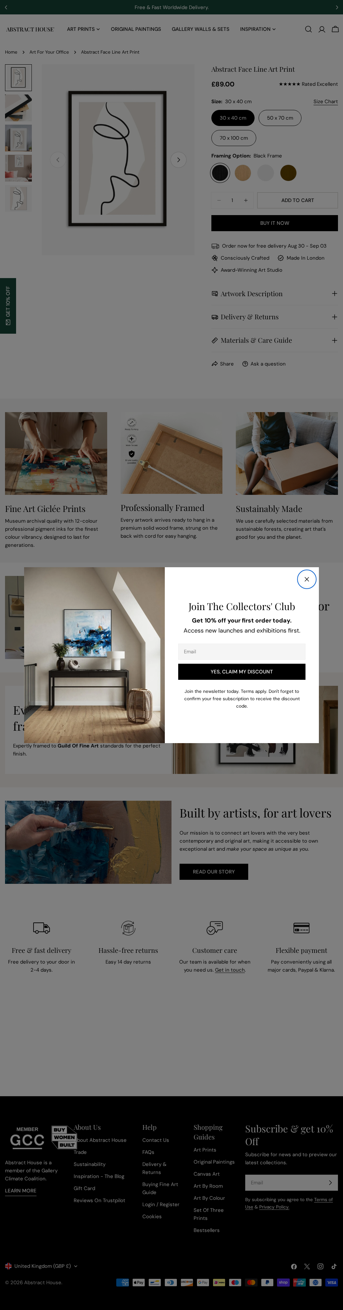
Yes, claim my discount (242, 671)
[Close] (307, 579)
